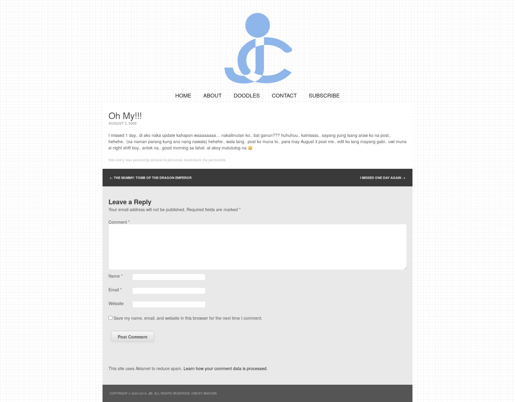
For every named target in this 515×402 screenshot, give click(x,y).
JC (150, 393)
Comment (119, 222)
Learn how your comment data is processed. (226, 368)
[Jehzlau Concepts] (257, 43)
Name (115, 276)
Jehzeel (157, 160)
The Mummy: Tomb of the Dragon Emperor (151, 177)
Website (116, 303)
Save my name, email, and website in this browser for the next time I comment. (188, 318)
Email (115, 289)
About (212, 95)
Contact (284, 95)
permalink (217, 160)
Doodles (247, 95)
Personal (174, 160)
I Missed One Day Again (382, 177)
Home (183, 95)
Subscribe (324, 95)
